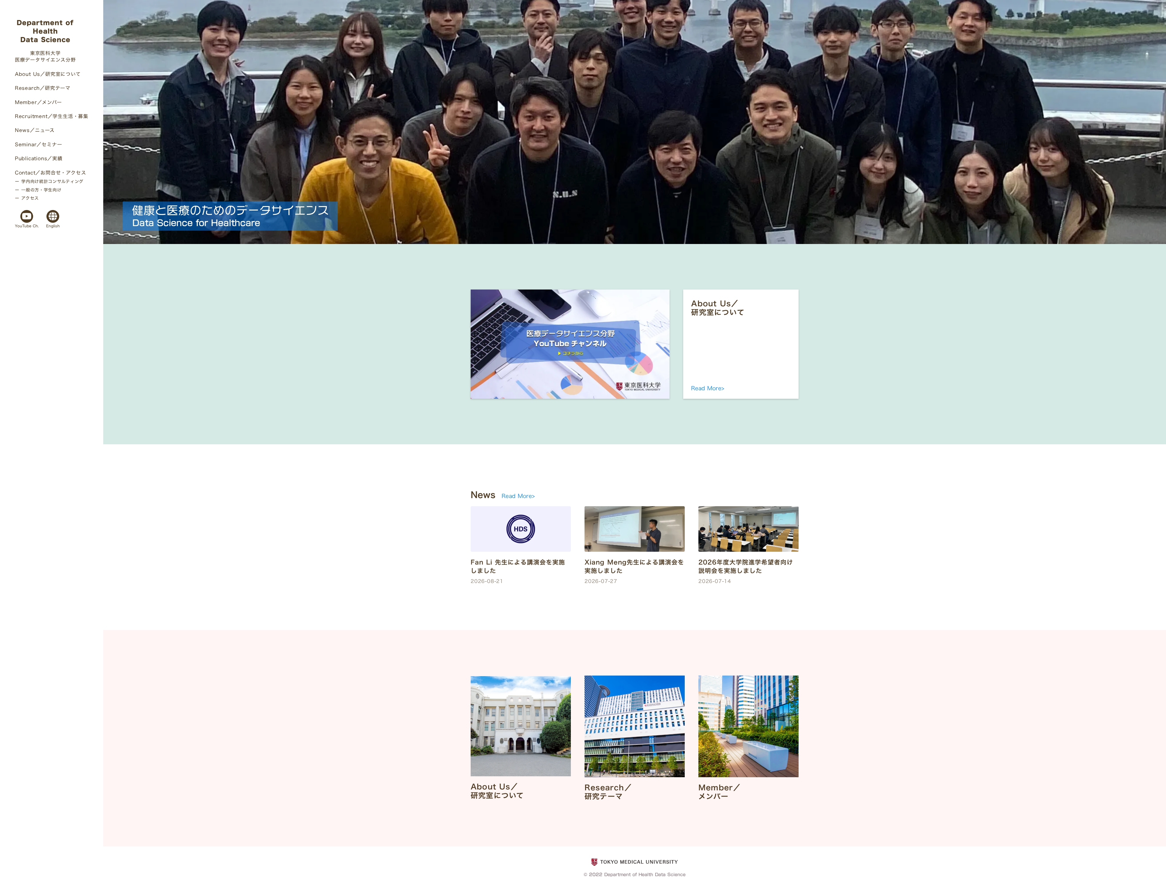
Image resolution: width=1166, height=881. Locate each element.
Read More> (707, 388)
